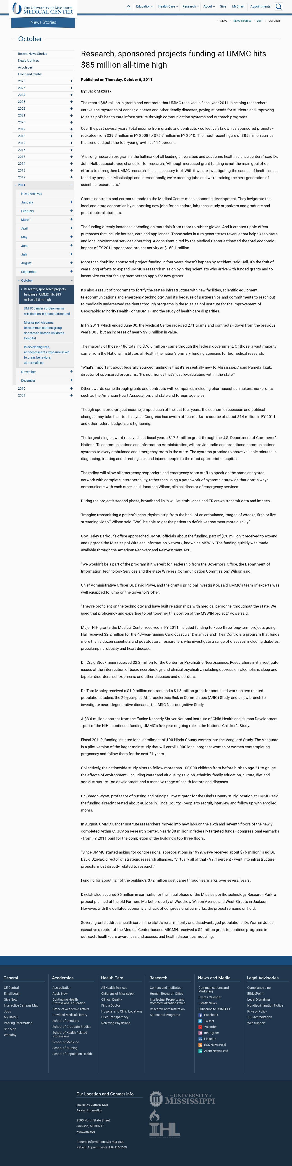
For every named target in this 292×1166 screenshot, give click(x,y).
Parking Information (18, 1023)
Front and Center (30, 74)
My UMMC (11, 1017)
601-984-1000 (115, 1142)
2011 (260, 20)
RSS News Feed (214, 1045)
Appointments (260, 6)
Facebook (210, 1015)
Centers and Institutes (165, 988)
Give (223, 6)
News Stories (43, 22)
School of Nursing (65, 1048)
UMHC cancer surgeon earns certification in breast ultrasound (47, 311)
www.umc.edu (85, 1131)
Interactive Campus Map (21, 1005)
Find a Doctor (110, 1005)
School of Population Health (72, 1054)
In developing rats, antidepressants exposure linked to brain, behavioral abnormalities (47, 355)
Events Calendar (210, 997)
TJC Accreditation (259, 1017)
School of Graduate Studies (71, 1027)
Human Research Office (166, 994)
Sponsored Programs (165, 1015)
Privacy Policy (257, 1011)
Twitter (208, 1021)
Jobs (7, 1011)
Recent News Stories (32, 54)
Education (143, 6)
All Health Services (114, 988)
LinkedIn (209, 1039)
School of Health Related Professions (69, 1034)
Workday (10, 1035)
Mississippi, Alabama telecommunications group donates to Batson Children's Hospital (44, 330)
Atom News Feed (215, 1051)
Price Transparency (114, 1017)
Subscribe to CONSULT (214, 1009)
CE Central (11, 988)
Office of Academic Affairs (70, 1009)
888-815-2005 (118, 1147)
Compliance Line (259, 988)
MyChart (238, 6)
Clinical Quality (111, 1000)
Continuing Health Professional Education (68, 1001)
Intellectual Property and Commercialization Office (167, 1001)
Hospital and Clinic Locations (121, 1011)
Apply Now (60, 994)
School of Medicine (65, 1042)
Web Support (256, 1023)
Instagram (210, 1033)
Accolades (25, 67)
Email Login (12, 994)
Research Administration (167, 1009)
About (207, 6)
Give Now (10, 1000)
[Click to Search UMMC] (279, 7)
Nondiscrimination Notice (265, 1005)
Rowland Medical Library (69, 1015)
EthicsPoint (255, 994)
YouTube (209, 1027)
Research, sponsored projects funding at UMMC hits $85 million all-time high (45, 294)
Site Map (10, 1029)
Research (189, 6)
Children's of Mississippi (117, 994)
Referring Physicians (115, 1023)
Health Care (166, 6)
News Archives (28, 61)
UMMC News (207, 1003)
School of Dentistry (65, 1021)
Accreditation (61, 988)
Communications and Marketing (213, 989)
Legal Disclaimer (258, 1000)
